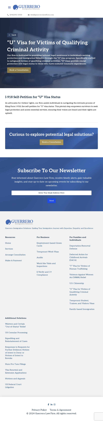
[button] (9, 7)
